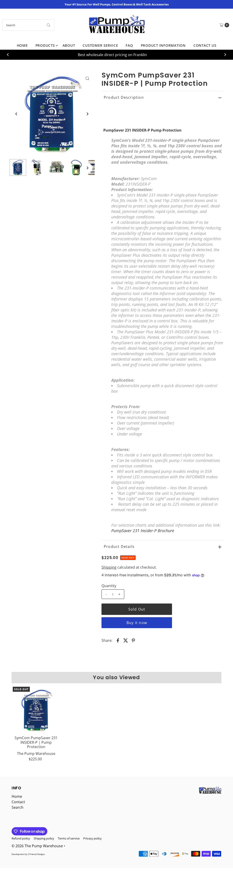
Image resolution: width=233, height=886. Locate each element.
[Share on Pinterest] (133, 640)
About (69, 45)
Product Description (124, 97)
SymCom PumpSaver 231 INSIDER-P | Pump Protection (36, 742)
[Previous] (8, 54)
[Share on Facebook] (117, 640)
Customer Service (100, 45)
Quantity (108, 585)
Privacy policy (92, 838)
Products (45, 45)
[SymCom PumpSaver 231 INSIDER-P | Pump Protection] (36, 710)
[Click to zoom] (87, 78)
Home (22, 45)
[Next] (225, 54)
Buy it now (137, 622)
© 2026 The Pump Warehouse (37, 845)
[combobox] (28, 25)
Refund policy (21, 838)
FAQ (129, 45)
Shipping (108, 567)
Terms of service (69, 838)
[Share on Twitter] (125, 640)
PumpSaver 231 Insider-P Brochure (142, 530)
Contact (18, 801)
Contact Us (204, 45)
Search (17, 807)
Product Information (163, 45)
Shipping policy (44, 838)
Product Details (119, 546)
